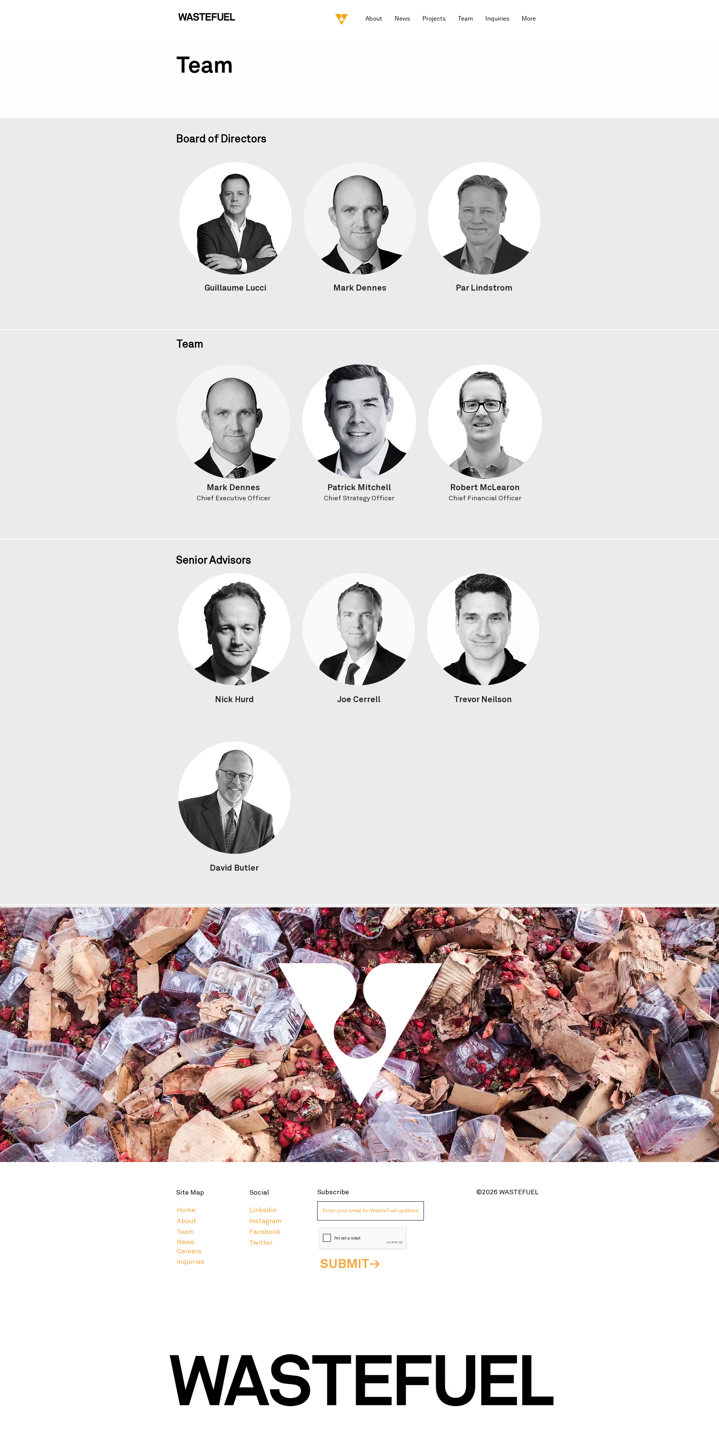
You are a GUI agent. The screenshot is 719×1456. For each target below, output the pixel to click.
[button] (434, 18)
